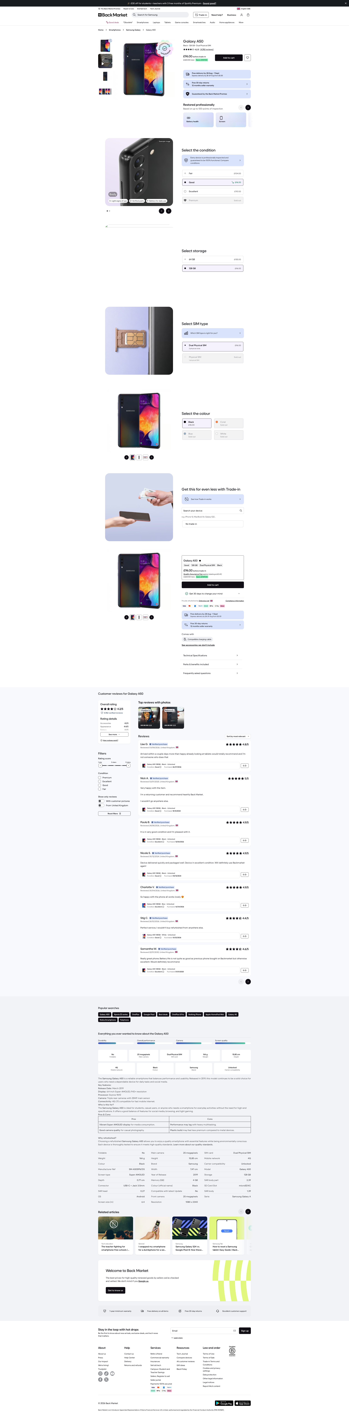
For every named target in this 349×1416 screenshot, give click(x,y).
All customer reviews (186, 1361)
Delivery (127, 1361)
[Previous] (126, 457)
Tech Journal (182, 1354)
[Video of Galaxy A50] (105, 61)
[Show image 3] (145, 457)
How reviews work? (110, 740)
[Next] (151, 457)
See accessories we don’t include (198, 645)
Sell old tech (156, 1365)
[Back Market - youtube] (112, 1373)
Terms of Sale (208, 1357)
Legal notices (208, 1382)
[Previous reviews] (241, 981)
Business (231, 15)
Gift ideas (181, 1365)
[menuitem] (143, 22)
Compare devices (184, 1357)
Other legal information (213, 1378)
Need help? (217, 15)
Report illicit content (211, 1386)
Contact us (129, 1354)
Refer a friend (156, 1354)
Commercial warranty (160, 1357)
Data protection (209, 1374)
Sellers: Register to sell (160, 1376)
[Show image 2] (109, 211)
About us (102, 1354)
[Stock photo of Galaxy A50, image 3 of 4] (105, 91)
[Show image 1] (107, 211)
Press (100, 1357)
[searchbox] (162, 14)
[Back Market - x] (106, 1379)
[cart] (248, 15)
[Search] (134, 15)
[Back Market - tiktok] (106, 1373)
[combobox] (213, 510)
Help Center (129, 1357)
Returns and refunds (133, 1365)
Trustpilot (102, 1369)
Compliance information (235, 601)
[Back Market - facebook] (100, 1379)
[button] (164, 48)
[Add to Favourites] (247, 57)
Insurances (155, 1361)
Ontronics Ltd (204, 601)
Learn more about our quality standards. (193, 1144)
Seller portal (156, 1380)
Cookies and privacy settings (211, 1369)
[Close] (346, 3)
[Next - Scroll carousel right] (248, 107)
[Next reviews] (248, 981)
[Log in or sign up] (241, 15)
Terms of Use (208, 1354)
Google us (143, 1281)
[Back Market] (112, 15)
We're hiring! (103, 1365)
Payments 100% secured (161, 1384)
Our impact (103, 1361)
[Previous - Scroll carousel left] (241, 107)
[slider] (100, 765)
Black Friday (182, 1369)
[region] (217, 120)
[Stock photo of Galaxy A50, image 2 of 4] (105, 76)
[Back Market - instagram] (100, 1373)
